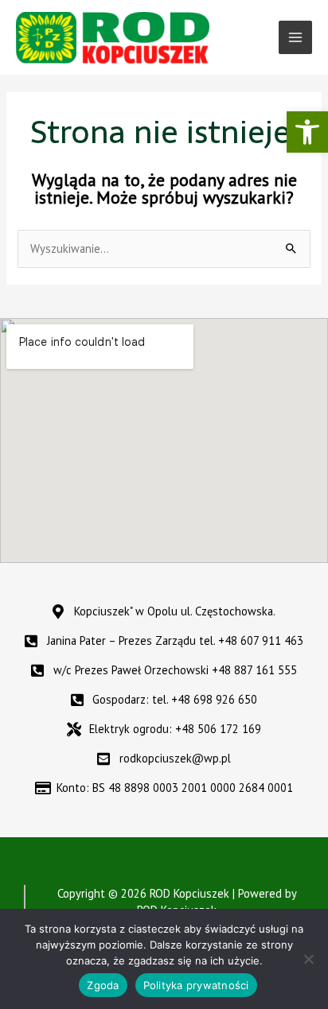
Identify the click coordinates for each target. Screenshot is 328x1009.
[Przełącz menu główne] (295, 37)
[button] (307, 132)
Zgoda (103, 985)
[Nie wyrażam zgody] (308, 959)
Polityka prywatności (196, 985)
